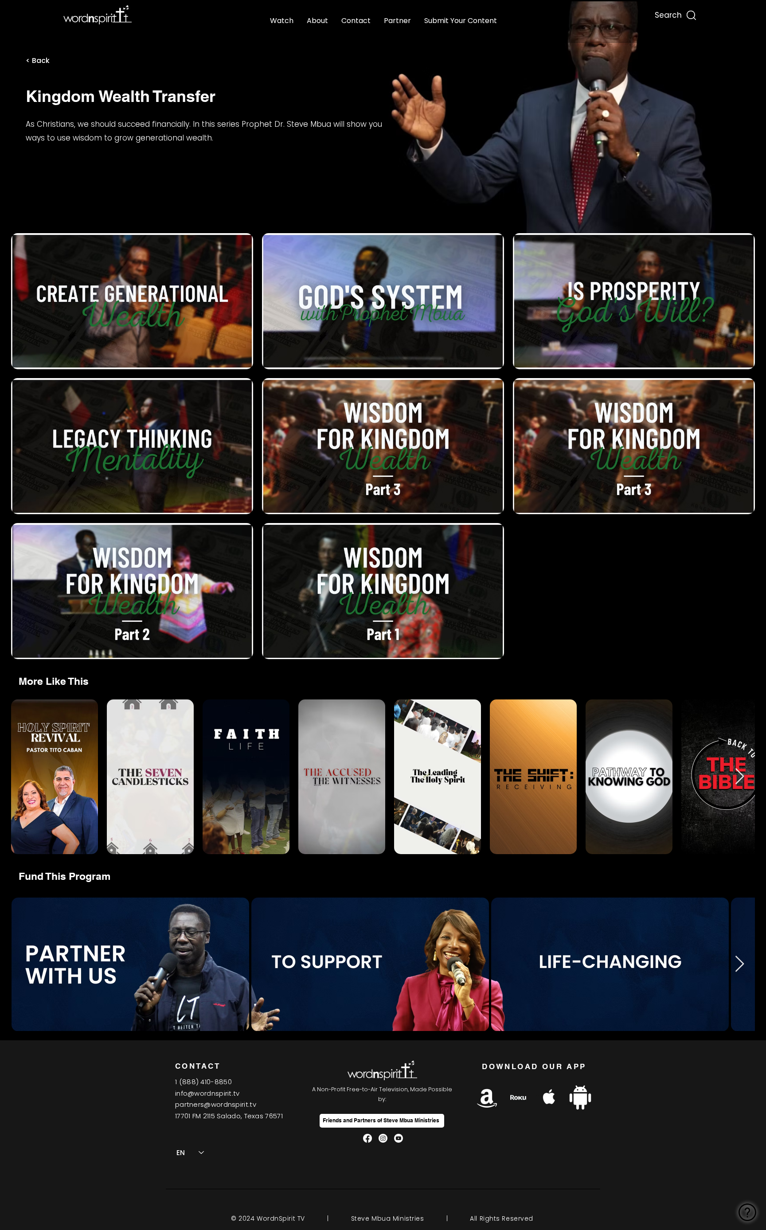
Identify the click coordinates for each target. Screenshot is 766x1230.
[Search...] (667, 13)
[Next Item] (740, 776)
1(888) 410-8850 (203, 1081)
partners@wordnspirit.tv (215, 1104)
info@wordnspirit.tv (207, 1093)
